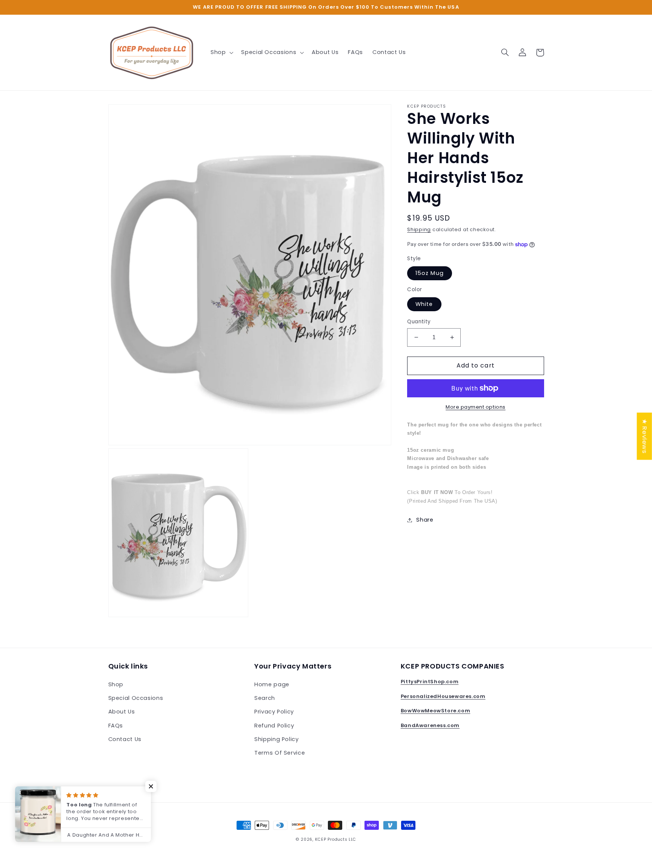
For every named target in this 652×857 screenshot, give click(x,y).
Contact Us (124, 739)
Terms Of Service (279, 753)
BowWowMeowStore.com (435, 710)
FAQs (115, 725)
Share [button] (424, 519)
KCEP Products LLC (336, 839)
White (424, 304)
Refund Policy (274, 725)
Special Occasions (135, 698)
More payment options (476, 407)
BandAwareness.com (430, 725)
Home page (271, 684)
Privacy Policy (274, 711)
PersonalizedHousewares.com (443, 696)
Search (264, 698)
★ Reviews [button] (644, 436)
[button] (221, 52)
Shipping (419, 229)
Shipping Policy (276, 739)
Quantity (419, 321)
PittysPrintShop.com (429, 681)
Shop (116, 684)
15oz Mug (429, 273)
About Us (121, 711)
